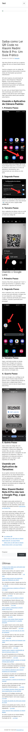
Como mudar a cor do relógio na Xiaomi (13, 598)
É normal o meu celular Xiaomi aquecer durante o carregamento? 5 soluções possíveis (12, 621)
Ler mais (5, 586)
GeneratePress (20, 730)
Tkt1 (4, 3)
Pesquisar (4, 552)
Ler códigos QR (8, 536)
